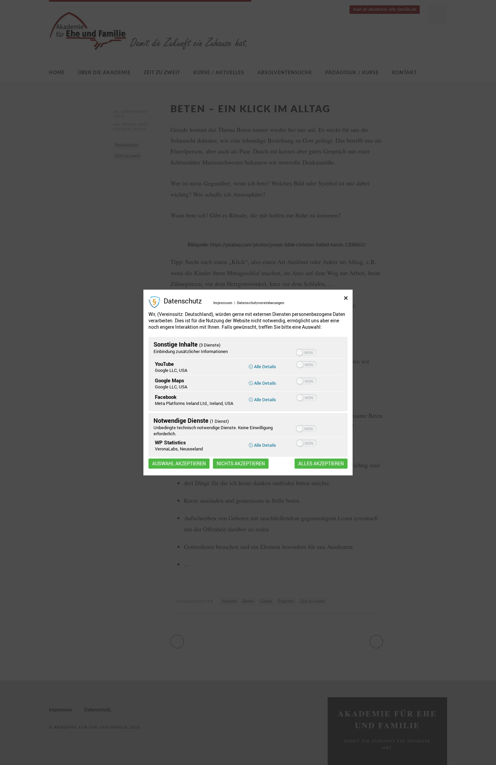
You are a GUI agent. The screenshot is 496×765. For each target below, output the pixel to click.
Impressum (222, 302)
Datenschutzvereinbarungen (260, 302)
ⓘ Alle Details (262, 366)
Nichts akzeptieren (241, 464)
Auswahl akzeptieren (179, 464)
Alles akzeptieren (321, 464)
